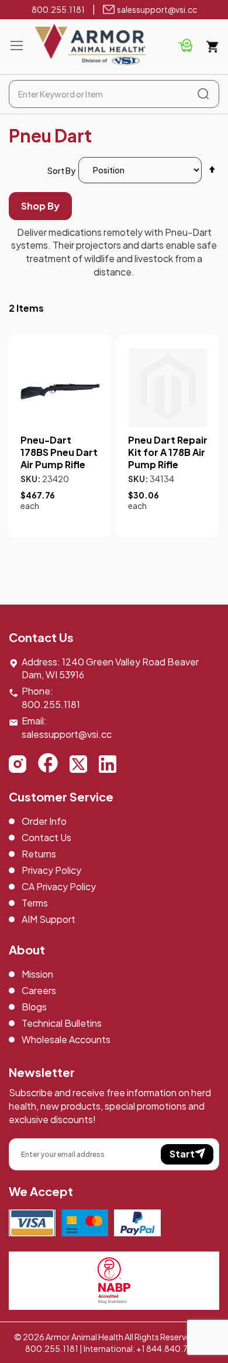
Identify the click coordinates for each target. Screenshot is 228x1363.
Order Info (44, 821)
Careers (39, 990)
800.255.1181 (58, 9)
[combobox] (114, 94)
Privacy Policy (51, 870)
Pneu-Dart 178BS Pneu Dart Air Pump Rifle (59, 452)
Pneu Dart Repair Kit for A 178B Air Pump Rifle (168, 452)
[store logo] (90, 45)
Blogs (34, 1007)
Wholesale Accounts (66, 1039)
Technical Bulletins (62, 1023)
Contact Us (46, 837)
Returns (39, 854)
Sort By (61, 170)
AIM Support (48, 919)
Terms (35, 903)
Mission (37, 974)
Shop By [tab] (40, 206)
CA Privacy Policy (59, 886)
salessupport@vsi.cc (157, 9)
